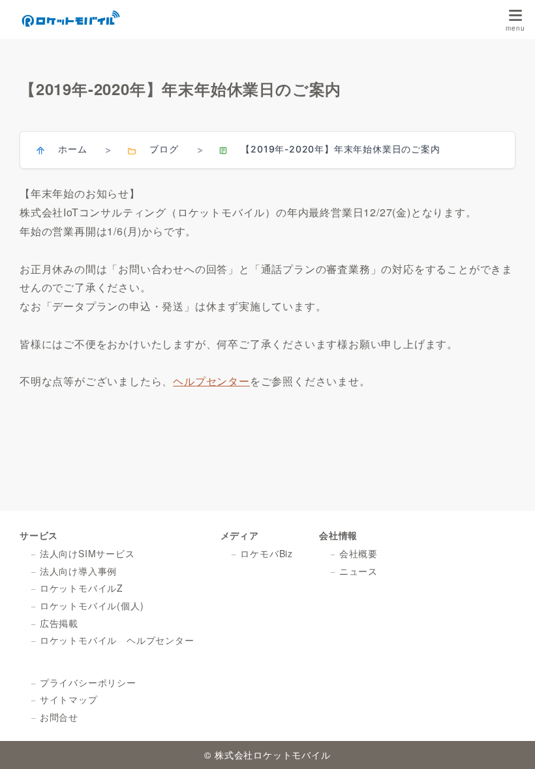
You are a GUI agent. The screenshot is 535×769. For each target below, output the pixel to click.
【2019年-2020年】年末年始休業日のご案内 (340, 148)
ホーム (72, 148)
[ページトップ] (509, 743)
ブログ (163, 148)
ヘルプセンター (211, 380)
